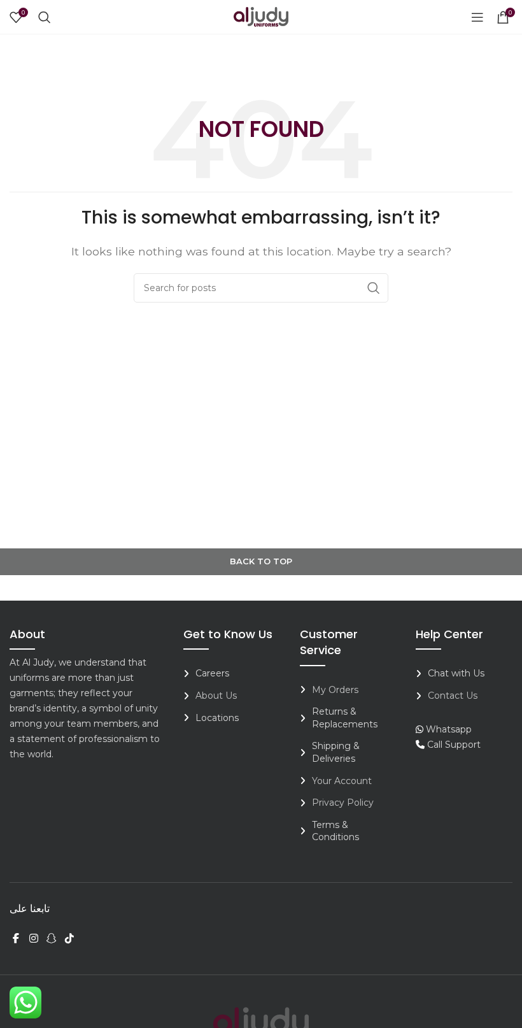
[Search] (44, 17)
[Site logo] (261, 16)
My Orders (335, 690)
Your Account (342, 781)
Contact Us (452, 695)
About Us (216, 695)
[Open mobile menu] (477, 17)
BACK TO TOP (261, 561)
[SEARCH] (373, 288)
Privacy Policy (343, 802)
